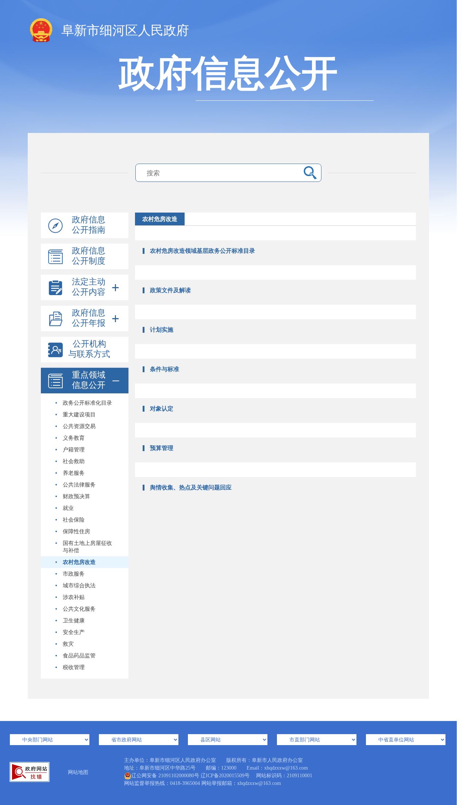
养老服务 (74, 473)
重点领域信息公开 (88, 380)
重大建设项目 (79, 414)
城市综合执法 (79, 585)
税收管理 (74, 667)
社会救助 (74, 461)
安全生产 (74, 632)
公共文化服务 (79, 609)
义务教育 (74, 438)
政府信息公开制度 (88, 256)
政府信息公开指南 (88, 224)
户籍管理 (74, 450)
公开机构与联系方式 (89, 349)
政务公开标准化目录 (87, 403)
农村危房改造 (79, 562)
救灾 (68, 644)
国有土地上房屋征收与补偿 (87, 546)
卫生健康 (74, 620)
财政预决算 (76, 496)
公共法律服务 (79, 485)
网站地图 (78, 772)
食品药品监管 (79, 656)
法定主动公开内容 (88, 287)
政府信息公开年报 (88, 318)
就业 (68, 508)
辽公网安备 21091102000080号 (165, 775)
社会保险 (74, 520)
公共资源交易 (79, 426)
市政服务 (74, 574)
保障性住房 (76, 531)
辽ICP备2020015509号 (225, 775)
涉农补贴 (74, 597)
